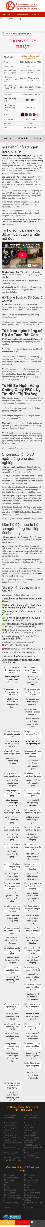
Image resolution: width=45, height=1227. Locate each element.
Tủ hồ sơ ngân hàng (12, 1195)
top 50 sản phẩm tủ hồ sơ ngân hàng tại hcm (12, 679)
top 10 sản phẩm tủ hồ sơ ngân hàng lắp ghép (12, 876)
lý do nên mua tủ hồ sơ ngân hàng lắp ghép (12, 940)
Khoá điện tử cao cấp (12, 1160)
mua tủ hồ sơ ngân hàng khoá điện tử (12, 979)
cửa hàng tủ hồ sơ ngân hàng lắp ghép (33, 837)
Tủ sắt (26, 1187)
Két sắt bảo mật (10, 1135)
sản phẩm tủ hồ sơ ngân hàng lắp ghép (32, 960)
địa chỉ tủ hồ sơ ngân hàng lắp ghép (12, 837)
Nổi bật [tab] (8, 138)
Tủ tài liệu (28, 1177)
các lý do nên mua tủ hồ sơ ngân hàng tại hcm (12, 703)
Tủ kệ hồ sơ (28, 1207)
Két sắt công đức (30, 1140)
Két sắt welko (29, 1127)
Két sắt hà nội (29, 1125)
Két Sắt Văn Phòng (11, 1147)
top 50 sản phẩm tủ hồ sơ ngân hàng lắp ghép (33, 876)
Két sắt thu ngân (10, 1140)
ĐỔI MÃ (8, 14)
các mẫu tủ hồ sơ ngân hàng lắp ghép (12, 761)
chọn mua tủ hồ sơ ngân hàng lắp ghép (32, 803)
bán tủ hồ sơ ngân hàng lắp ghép (12, 854)
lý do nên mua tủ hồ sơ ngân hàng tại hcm (12, 743)
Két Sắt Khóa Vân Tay (32, 1145)
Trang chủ (8, 1222)
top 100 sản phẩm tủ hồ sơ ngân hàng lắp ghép (12, 897)
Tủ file (6, 1187)
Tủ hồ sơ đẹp (9, 1175)
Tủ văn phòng (29, 1195)
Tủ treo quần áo (30, 1182)
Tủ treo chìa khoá (31, 1180)
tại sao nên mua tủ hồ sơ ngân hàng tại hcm (32, 702)
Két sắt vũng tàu (10, 1122)
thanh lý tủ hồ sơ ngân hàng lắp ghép (33, 783)
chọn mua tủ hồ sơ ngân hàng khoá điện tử (32, 1036)
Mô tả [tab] (37, 138)
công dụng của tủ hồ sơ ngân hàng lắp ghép (12, 803)
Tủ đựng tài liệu (10, 1190)
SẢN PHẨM (23, 14)
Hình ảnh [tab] (23, 138)
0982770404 (23, 1222)
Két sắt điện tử (10, 1125)
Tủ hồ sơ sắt (9, 1180)
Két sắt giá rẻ (29, 1130)
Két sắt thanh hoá (31, 1122)
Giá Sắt (7, 1207)
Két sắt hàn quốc (10, 1130)
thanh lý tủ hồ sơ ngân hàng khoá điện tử (33, 1055)
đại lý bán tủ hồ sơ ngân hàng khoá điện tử (33, 1075)
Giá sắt (7, 1182)
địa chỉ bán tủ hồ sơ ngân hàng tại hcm (33, 743)
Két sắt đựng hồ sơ (11, 1152)
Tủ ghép (7, 1185)
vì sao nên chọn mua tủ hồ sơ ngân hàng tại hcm (32, 722)
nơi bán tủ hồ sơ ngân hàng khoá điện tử (32, 1016)
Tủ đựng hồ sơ (30, 1190)
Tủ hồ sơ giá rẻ (10, 1192)
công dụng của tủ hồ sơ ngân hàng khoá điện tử (12, 1056)
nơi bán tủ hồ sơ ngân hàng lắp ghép (32, 820)
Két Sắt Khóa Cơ (30, 1142)
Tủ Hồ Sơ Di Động (11, 1202)
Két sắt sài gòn (10, 1115)
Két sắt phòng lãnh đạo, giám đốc (30, 1153)
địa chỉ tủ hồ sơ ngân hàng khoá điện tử (12, 1016)
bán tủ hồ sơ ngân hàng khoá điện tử (32, 977)
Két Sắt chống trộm (11, 1157)
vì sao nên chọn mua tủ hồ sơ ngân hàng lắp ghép (32, 919)
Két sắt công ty (30, 1132)
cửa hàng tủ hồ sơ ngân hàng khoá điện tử (33, 997)
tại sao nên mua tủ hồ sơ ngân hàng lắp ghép (12, 918)
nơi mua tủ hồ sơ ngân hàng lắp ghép (12, 820)
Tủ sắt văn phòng (11, 1177)
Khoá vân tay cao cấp (32, 1157)
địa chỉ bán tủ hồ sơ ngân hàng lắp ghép (33, 940)
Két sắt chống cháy (31, 1137)
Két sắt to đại (9, 1132)
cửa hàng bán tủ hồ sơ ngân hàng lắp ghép (12, 960)
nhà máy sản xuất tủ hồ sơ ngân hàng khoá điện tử (12, 1096)
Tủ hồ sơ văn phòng (32, 1192)
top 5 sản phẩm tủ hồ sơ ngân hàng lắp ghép (32, 856)
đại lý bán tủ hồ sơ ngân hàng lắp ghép (12, 783)
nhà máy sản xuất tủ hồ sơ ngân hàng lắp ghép (32, 764)
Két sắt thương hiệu (12, 1137)
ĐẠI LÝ (36, 14)
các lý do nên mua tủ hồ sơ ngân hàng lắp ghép (32, 897)
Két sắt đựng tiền (11, 1127)
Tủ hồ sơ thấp (29, 1175)
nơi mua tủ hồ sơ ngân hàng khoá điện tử (12, 1036)
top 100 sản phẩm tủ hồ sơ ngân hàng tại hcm (33, 680)
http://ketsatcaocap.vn (24, 655)
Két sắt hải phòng (31, 1115)
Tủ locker (27, 1185)
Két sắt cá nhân (30, 1135)
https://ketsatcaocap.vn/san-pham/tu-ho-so (21, 661)
